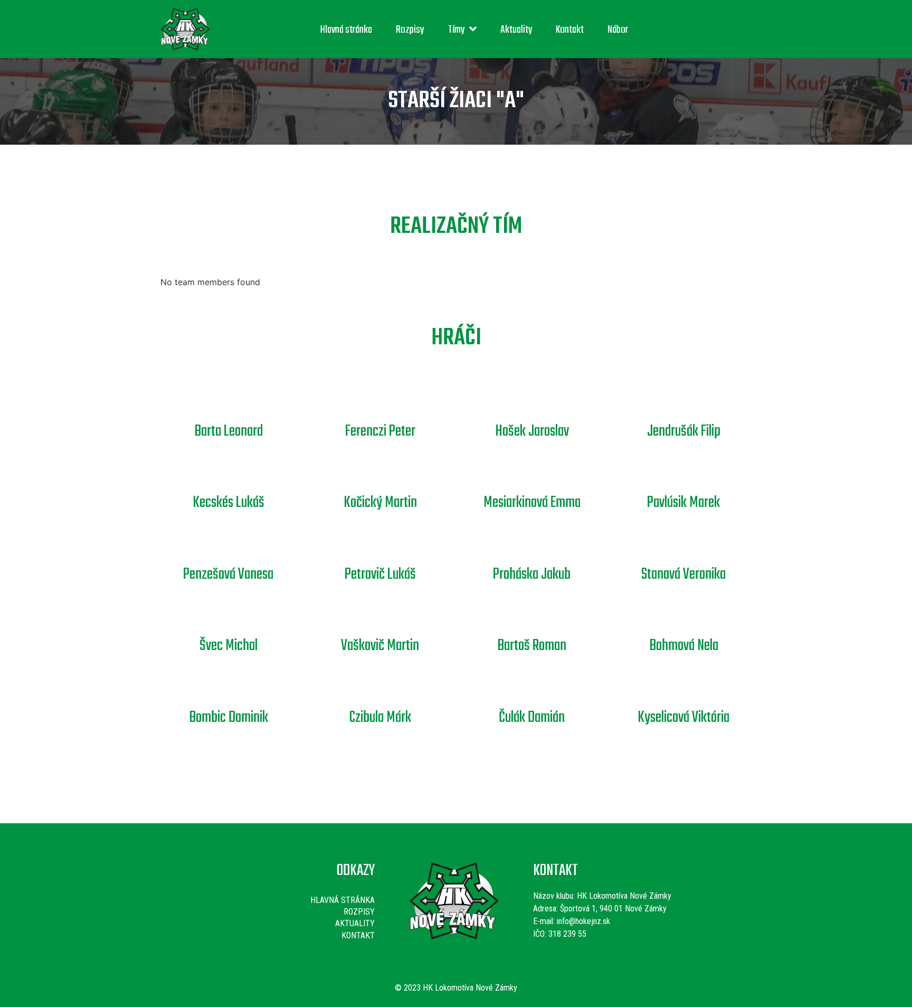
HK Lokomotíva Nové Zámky (624, 896)
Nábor (617, 30)
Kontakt (570, 30)
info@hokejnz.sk (582, 921)
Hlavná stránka (346, 30)
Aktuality (516, 30)
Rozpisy (410, 30)
